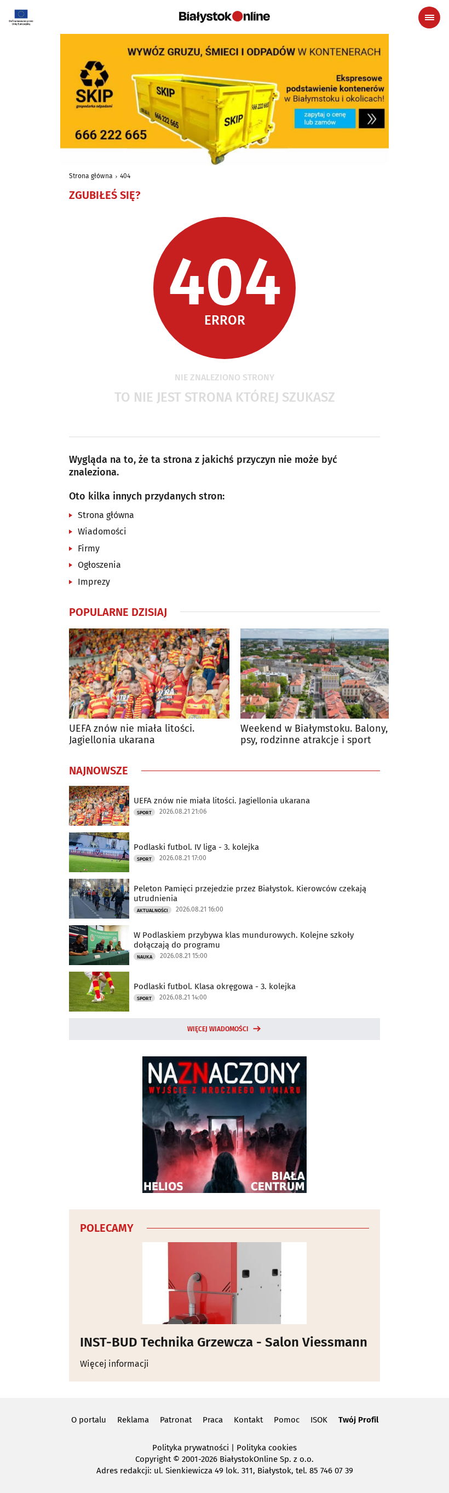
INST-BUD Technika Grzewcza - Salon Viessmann (223, 1342)
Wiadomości (102, 531)
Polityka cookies (267, 1448)
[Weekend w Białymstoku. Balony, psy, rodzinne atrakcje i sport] (320, 673)
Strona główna (91, 176)
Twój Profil (358, 1420)
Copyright (153, 1459)
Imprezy (94, 582)
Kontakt (248, 1420)
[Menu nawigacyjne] (429, 17)
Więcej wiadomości (218, 1029)
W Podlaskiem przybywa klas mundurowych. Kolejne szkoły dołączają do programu (244, 940)
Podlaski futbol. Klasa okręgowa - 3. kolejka (215, 986)
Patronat (176, 1420)
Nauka (144, 957)
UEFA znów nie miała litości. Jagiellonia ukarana (131, 734)
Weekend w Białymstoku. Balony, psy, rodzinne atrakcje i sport (314, 734)
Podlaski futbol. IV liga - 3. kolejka (196, 847)
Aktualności (152, 910)
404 (125, 176)
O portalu (88, 1420)
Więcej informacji (114, 1364)
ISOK (318, 1420)
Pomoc (287, 1420)
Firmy (89, 548)
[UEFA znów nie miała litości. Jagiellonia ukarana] (149, 673)
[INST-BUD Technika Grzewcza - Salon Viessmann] (224, 1283)
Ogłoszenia (99, 565)
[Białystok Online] (224, 17)
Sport (144, 812)
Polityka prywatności (190, 1448)
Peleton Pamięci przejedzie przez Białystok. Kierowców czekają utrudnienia (250, 893)
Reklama (133, 1420)
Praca (213, 1420)
